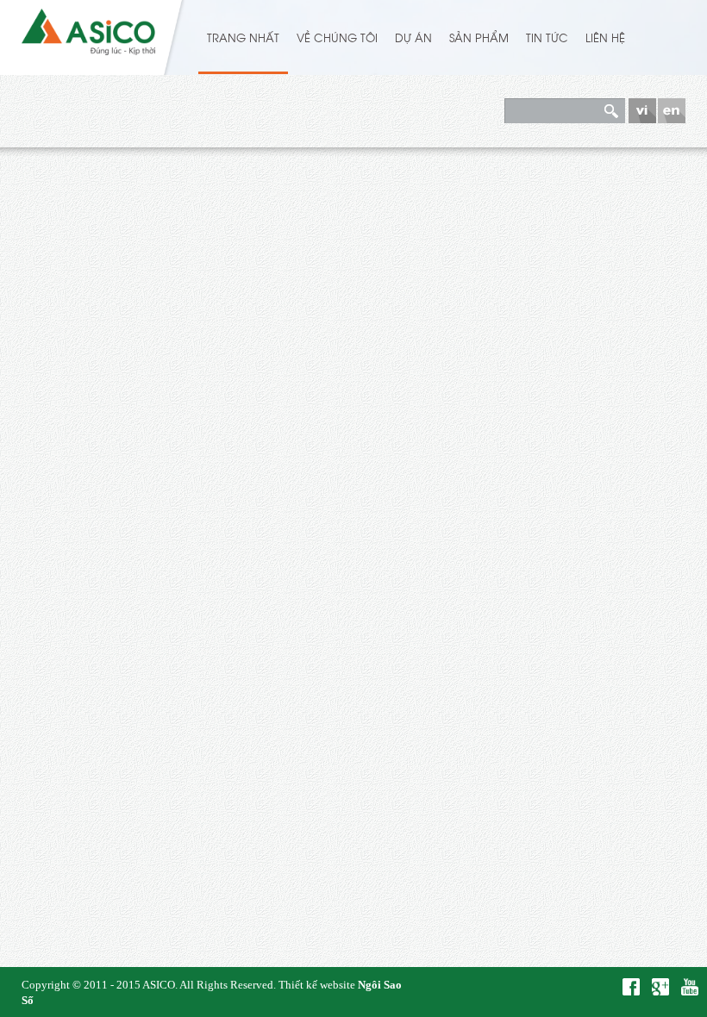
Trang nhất (243, 37)
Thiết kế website (316, 984)
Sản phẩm (479, 37)
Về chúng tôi (337, 37)
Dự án (413, 37)
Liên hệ (605, 37)
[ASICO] (88, 28)
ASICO (158, 984)
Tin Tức (547, 37)
